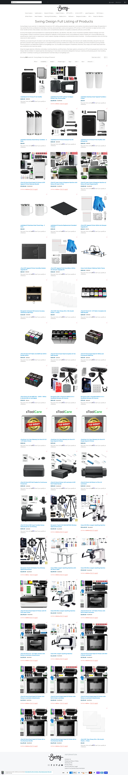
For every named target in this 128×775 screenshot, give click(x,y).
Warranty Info (68, 762)
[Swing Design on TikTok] (59, 765)
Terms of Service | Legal (71, 766)
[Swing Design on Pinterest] (57, 765)
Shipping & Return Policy (71, 761)
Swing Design (28, 772)
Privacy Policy (68, 764)
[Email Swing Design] (49, 765)
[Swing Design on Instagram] (54, 765)
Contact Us (68, 759)
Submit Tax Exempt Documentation (75, 768)
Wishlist (118, 2)
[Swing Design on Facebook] (51, 765)
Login (112, 2)
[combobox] (26, 2)
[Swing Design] (63, 8)
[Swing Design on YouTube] (62, 765)
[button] (48, 2)
